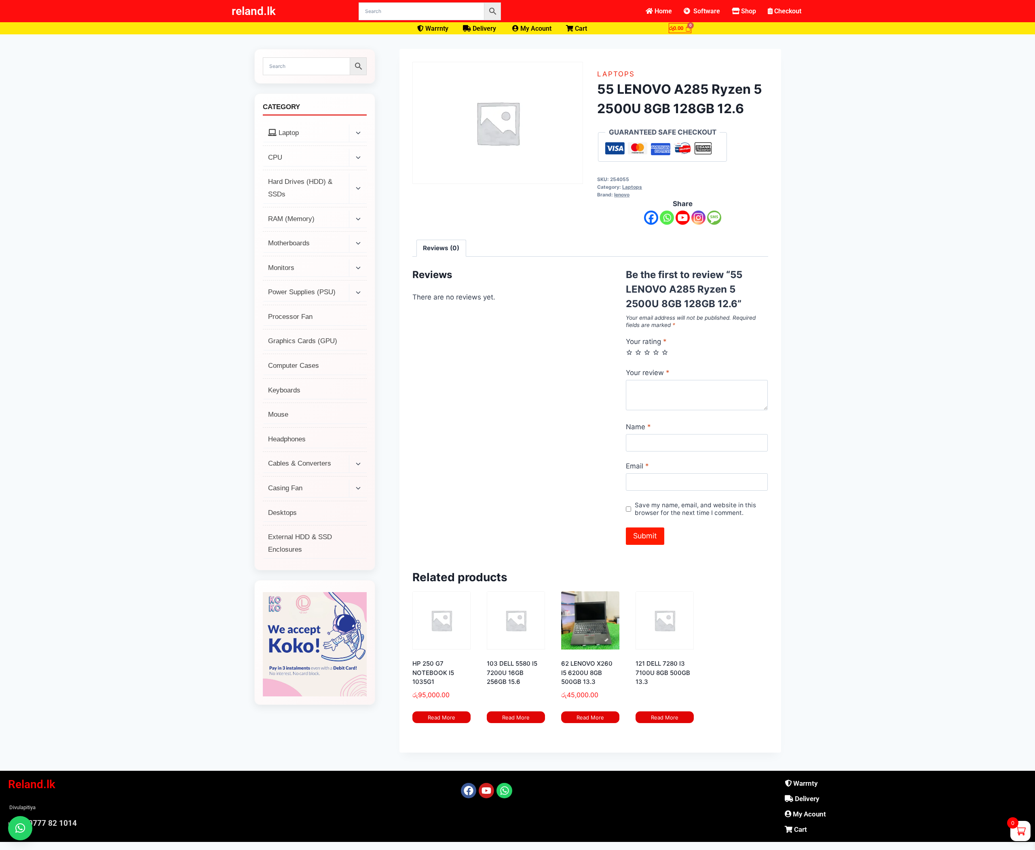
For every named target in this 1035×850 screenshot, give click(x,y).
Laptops (616, 74)
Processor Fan (290, 317)
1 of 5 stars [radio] (629, 352)
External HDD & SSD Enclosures (300, 543)
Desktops (282, 513)
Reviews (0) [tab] (441, 248)
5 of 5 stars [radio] (664, 352)
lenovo (621, 195)
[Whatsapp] (667, 218)
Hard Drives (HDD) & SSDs (300, 188)
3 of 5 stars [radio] (647, 352)
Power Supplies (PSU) (302, 292)
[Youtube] (683, 218)
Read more (441, 717)
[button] (20, 828)
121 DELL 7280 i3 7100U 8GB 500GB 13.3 (663, 672)
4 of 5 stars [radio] (656, 352)
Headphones (287, 439)
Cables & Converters (299, 463)
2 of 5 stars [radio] (638, 352)
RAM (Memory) (291, 219)
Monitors (281, 268)
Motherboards (289, 243)
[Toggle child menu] (358, 133)
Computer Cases (293, 365)
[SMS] (714, 218)
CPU (275, 157)
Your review (648, 373)
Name (638, 427)
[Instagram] (698, 218)
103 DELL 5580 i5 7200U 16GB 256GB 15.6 (512, 672)
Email (637, 466)
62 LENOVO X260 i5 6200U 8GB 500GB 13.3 (587, 672)
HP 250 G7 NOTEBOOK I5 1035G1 (433, 672)
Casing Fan (285, 488)
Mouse (278, 414)
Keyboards (284, 390)
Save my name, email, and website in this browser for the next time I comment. (695, 509)
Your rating (646, 341)
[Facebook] (651, 218)
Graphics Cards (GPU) (302, 341)
